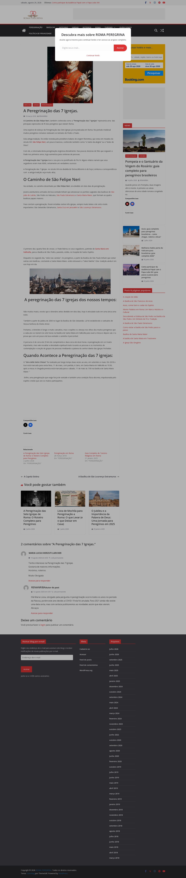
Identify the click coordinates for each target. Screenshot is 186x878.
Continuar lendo (93, 55)
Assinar (120, 47)
